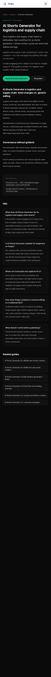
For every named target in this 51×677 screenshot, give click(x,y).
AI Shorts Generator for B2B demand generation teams (23, 378)
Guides (12, 14)
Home (5, 14)
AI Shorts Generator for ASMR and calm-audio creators (23, 368)
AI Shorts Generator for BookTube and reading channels (23, 387)
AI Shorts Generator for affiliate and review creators (25, 361)
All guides (38, 78)
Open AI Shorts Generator (16, 78)
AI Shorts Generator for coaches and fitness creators (25, 395)
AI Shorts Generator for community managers (22, 402)
